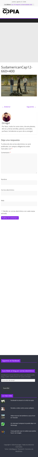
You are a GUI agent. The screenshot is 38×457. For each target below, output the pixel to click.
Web (2, 201)
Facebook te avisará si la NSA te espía (22, 400)
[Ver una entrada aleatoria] (35, 20)
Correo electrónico (7, 190)
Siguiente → (31, 107)
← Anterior (6, 107)
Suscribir (6, 388)
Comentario (6, 153)
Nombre (4, 179)
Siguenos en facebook (10, 361)
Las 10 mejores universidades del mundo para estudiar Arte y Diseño (22, 5)
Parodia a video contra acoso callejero (22, 408)
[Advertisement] (19, 42)
